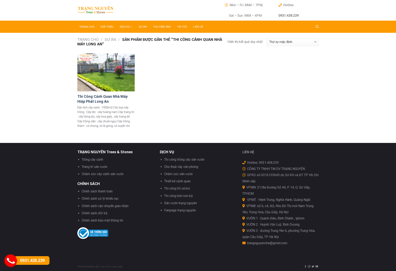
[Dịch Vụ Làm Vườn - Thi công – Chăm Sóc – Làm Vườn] (114, 10)
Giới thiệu (107, 26)
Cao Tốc (105, 266)
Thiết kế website (86, 266)
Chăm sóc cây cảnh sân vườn (103, 174)
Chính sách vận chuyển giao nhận (105, 206)
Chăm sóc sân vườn (178, 174)
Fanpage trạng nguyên (180, 210)
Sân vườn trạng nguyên (180, 203)
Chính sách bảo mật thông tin (102, 220)
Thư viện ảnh (162, 26)
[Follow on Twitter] (313, 266)
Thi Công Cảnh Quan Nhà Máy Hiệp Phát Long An (102, 98)
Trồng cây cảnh (92, 159)
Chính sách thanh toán (97, 191)
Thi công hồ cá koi (177, 188)
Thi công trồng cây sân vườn (184, 159)
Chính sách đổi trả (94, 213)
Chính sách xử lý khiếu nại (100, 198)
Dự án (143, 26)
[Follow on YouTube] (317, 266)
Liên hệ (198, 26)
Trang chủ (86, 26)
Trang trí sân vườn (94, 167)
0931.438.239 (32, 260)
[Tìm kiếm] (317, 27)
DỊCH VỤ (125, 26)
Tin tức (182, 26)
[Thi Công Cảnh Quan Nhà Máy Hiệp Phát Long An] (106, 72)
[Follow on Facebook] (305, 266)
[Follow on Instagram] (309, 266)
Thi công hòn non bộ (178, 196)
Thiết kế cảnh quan (177, 181)
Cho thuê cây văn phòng (181, 167)
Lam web (117, 266)
